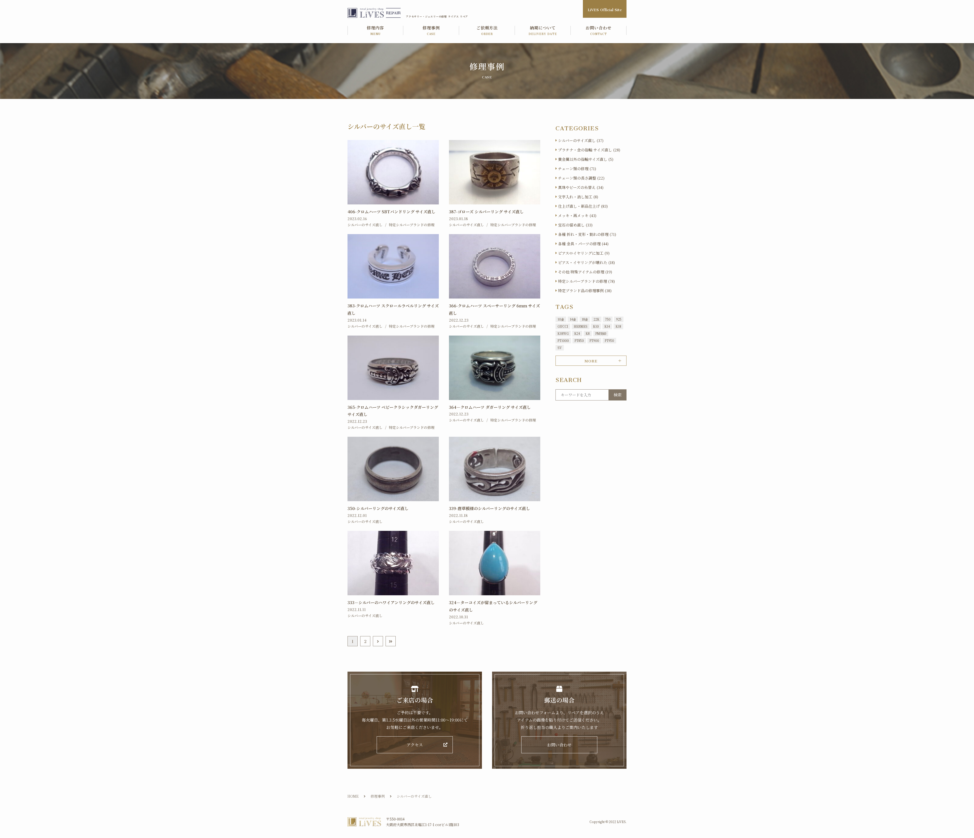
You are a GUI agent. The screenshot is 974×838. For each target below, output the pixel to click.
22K (596, 319)
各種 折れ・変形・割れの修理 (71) (587, 234)
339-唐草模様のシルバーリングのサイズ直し (489, 508)
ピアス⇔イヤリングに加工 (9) (584, 253)
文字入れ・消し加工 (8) (578, 196)
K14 (607, 326)
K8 (588, 333)
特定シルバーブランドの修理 (411, 224)
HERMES (580, 326)
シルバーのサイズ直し (364, 224)
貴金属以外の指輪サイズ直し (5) (585, 159)
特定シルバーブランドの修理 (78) (586, 281)
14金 (573, 319)
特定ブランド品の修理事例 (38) (585, 290)
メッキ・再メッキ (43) (577, 215)
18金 (585, 319)
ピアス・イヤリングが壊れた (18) (586, 262)
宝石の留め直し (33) (575, 225)
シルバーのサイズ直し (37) (580, 140)
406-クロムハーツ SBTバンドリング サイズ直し (391, 212)
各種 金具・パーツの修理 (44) (583, 243)
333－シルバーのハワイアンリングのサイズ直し (391, 602)
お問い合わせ (599, 31)
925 (618, 319)
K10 (596, 326)
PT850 (579, 340)
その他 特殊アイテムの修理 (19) (585, 271)
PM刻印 (600, 333)
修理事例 (431, 31)
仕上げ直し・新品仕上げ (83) (583, 206)
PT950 (609, 340)
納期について (543, 31)
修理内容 (375, 31)
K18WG (563, 333)
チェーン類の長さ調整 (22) (581, 178)
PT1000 (563, 340)
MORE (590, 360)
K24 (577, 333)
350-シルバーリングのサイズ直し (378, 508)
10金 (561, 319)
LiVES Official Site (605, 8)
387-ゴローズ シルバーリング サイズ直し (486, 212)
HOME (353, 796)
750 (608, 319)
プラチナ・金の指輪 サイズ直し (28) (589, 149)
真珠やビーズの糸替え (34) (580, 187)
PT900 (594, 340)
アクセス (415, 745)
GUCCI (563, 326)
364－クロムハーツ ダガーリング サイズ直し (490, 407)
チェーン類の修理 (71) (577, 168)
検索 (618, 395)
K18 (618, 326)
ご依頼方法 (487, 31)
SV (560, 347)
